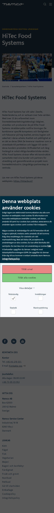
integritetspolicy (11, 259)
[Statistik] (13, 312)
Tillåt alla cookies (27, 278)
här (49, 246)
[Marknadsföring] (40, 312)
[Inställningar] (40, 298)
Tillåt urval (27, 269)
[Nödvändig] (13, 298)
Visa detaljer (26, 288)
